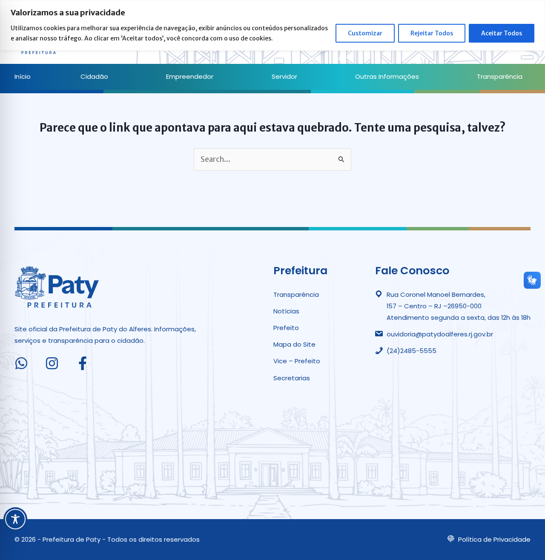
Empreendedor (189, 76)
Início (22, 76)
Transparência (499, 76)
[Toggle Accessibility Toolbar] (15, 519)
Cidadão (94, 76)
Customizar (365, 33)
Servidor (284, 76)
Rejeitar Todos (431, 33)
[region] (272, 25)
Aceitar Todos (501, 33)
